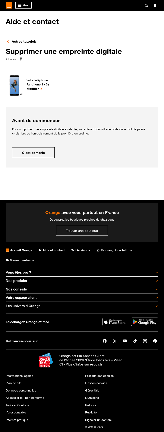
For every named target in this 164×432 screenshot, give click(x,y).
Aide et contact (32, 21)
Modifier (37, 88)
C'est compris (33, 152)
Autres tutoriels (24, 41)
